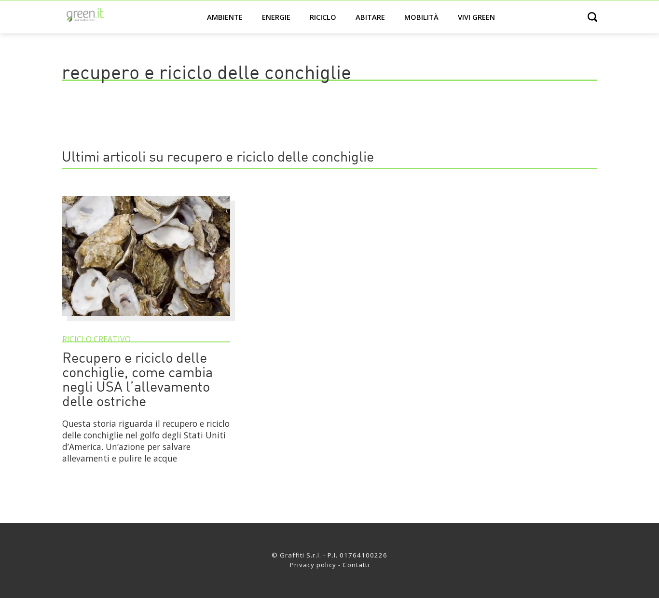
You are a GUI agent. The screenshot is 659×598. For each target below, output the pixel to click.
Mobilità (421, 17)
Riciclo (323, 17)
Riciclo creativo (96, 339)
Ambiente (225, 17)
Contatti (356, 564)
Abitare (370, 17)
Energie (276, 17)
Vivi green (476, 17)
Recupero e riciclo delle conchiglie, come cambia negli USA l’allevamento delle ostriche (137, 380)
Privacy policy (313, 564)
